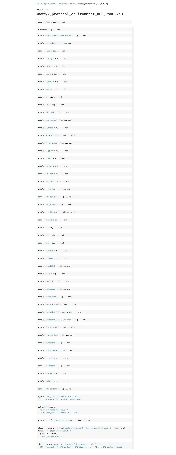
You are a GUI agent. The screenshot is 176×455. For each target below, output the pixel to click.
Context (49, 373)
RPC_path (49, 181)
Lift (47, 420)
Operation (50, 366)
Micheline (50, 343)
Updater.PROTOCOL (65, 420)
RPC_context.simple (52, 436)
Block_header (51, 350)
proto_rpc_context (74, 428)
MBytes (48, 89)
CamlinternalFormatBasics (58, 35)
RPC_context (51, 389)
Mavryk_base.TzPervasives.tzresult (61, 413)
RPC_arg (49, 174)
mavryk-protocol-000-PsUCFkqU (54, 4)
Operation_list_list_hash (58, 320)
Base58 (48, 220)
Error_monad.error (72, 399)
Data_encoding (52, 135)
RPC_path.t (62, 431)
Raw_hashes (50, 120)
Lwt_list (49, 112)
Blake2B (49, 251)
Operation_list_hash (55, 312)
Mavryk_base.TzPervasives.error (59, 396)
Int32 (48, 66)
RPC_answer (50, 204)
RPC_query (50, 189)
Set (47, 235)
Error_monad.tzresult (54, 410)
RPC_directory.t (83, 447)
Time (47, 158)
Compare (49, 128)
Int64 (48, 74)
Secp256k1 (50, 266)
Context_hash (51, 335)
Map (47, 243)
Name (47, 22)
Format (48, 82)
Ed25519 (49, 258)
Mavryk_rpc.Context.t (97, 428)
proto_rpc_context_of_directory (69, 444)
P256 (47, 274)
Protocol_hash (52, 327)
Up (38, 4)
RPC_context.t (47, 447)
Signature (50, 289)
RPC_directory (52, 212)
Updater (49, 381)
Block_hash (50, 297)
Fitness (49, 358)
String (48, 58)
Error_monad (51, 143)
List (47, 51)
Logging (49, 151)
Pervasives (50, 43)
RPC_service (51, 197)
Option (48, 166)
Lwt (47, 105)
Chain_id (49, 281)
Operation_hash (53, 304)
